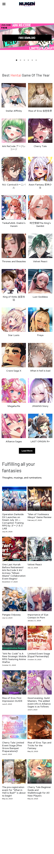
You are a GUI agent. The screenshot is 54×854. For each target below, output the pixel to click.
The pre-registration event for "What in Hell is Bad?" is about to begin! (14, 791)
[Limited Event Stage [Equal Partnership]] (40, 638)
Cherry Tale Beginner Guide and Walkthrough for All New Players (39, 791)
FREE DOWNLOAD (27, 37)
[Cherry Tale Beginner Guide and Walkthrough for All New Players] (40, 771)
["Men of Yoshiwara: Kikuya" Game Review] (40, 499)
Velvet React (35, 564)
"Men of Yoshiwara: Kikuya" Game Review (39, 516)
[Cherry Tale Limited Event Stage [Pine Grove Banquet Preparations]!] (14, 727)
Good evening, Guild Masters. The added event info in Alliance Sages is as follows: (39, 702)
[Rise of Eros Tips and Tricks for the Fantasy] (40, 727)
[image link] (27, 4)
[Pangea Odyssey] (14, 599)
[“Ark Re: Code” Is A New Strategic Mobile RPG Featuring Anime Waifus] (14, 638)
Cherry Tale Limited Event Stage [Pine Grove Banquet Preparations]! (13, 747)
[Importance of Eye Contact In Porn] (40, 599)
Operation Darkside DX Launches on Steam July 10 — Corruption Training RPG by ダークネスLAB (13, 521)
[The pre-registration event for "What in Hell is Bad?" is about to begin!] (14, 771)
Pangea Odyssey (11, 614)
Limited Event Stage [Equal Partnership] (39, 655)
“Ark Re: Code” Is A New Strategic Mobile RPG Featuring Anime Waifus (14, 658)
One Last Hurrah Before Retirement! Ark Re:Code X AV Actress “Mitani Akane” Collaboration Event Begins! (14, 571)
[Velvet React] (40, 549)
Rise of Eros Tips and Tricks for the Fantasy (39, 745)
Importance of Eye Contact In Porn (38, 616)
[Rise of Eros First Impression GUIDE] (14, 682)
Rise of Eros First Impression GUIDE (12, 700)
